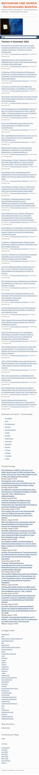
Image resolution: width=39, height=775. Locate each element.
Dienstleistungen (10, 430)
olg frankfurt (5, 682)
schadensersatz (6, 693)
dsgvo (3, 651)
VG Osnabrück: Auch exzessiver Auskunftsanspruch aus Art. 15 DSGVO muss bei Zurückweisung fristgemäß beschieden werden (18, 483)
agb (2, 636)
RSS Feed (6, 728)
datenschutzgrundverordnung (10, 647)
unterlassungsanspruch (9, 697)
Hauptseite (8, 418)
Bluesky (7, 447)
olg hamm (4, 684)
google (3, 660)
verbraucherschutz (7, 712)
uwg (2, 708)
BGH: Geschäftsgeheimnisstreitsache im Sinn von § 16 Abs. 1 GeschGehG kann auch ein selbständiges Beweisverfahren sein (19, 138)
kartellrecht (5, 669)
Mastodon (8, 444)
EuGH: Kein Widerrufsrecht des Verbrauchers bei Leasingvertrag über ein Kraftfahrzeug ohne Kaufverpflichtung (17, 126)
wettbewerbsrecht (7, 716)
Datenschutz (9, 438)
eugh (3, 656)
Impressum (8, 441)
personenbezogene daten (9, 688)
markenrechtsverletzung (9, 677)
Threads (7, 450)
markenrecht (5, 675)
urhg (2, 706)
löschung (4, 671)
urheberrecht (5, 701)
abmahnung (5, 634)
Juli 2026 (4, 750)
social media (5, 695)
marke (3, 673)
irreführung (4, 667)
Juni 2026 (4, 752)
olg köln (4, 686)
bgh (2, 643)
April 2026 (4, 756)
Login (3, 738)
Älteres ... (4, 763)
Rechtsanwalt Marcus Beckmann (19, 54)
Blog (6, 421)
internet (3, 664)
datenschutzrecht (6, 649)
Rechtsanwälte (10, 424)
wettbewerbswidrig (7, 718)
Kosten (7, 433)
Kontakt (7, 436)
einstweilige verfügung (8, 654)
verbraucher (5, 710)
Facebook (8, 456)
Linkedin (8, 453)
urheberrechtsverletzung (9, 703)
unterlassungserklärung (9, 699)
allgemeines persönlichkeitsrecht (12, 638)
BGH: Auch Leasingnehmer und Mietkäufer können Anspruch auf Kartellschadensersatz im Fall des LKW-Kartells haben (18, 378)
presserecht (5, 690)
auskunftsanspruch (7, 641)
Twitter (7, 459)
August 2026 (5, 748)
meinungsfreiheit (6, 680)
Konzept (7, 427)
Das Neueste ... (6, 760)
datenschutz (5, 645)
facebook (4, 658)
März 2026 (4, 758)
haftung (3, 662)
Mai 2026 (4, 754)
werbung (4, 714)
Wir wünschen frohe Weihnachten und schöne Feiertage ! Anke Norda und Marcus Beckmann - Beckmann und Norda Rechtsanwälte (19, 99)
